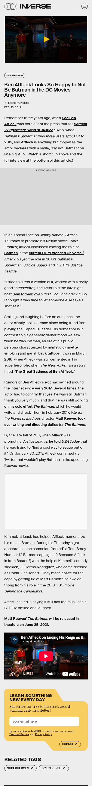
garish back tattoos (43, 353)
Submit (67, 744)
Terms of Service (19, 734)
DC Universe (51, 768)
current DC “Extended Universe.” (56, 253)
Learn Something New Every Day (30, 697)
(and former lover (27, 294)
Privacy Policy (43, 734)
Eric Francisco (20, 103)
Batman (11, 253)
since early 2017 (38, 388)
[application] (46, 39)
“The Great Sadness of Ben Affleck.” (44, 371)
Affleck (27, 142)
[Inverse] (35, 6)
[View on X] (46, 501)
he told (64, 441)
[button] (46, 39)
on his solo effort (29, 406)
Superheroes (18, 768)
